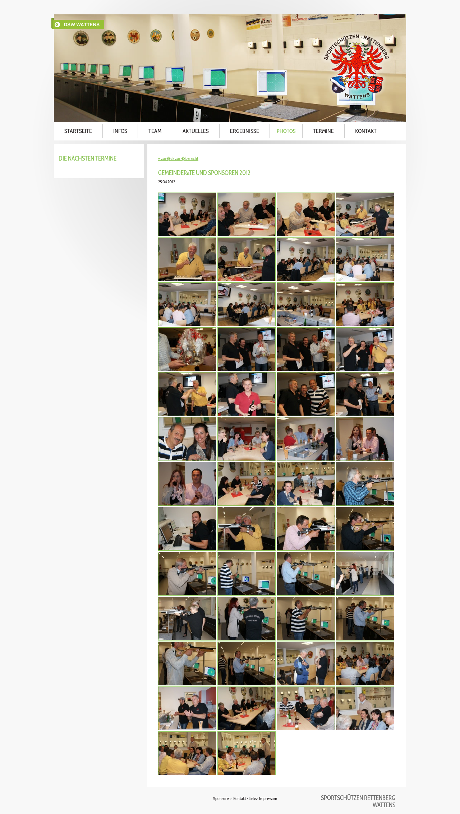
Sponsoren (222, 798)
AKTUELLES (196, 131)
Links (253, 798)
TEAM (154, 131)
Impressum (268, 798)
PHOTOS (286, 131)
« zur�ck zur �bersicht (178, 158)
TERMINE (323, 131)
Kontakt (239, 798)
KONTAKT (366, 131)
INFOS (120, 131)
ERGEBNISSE (244, 131)
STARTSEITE (78, 131)
